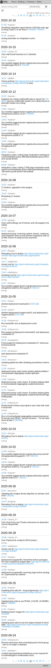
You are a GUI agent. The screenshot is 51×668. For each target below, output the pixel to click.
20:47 (3, 491)
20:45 (3, 340)
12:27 (3, 283)
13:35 (3, 141)
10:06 (3, 202)
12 (27, 15)
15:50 (3, 351)
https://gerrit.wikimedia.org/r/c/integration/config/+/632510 (25, 265)
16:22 (3, 185)
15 (37, 15)
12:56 (3, 588)
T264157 (35, 288)
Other (39, 2)
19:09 (3, 537)
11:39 (3, 368)
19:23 (3, 52)
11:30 (3, 413)
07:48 (3, 25)
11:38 (3, 379)
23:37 (3, 251)
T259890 (11, 603)
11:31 (3, 403)
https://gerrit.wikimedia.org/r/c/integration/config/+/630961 (25, 505)
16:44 (3, 60)
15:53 (3, 546)
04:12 (3, 231)
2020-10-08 (8, 180)
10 (21, 15)
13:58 (3, 109)
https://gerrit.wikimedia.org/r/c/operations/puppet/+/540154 (25, 563)
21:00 (3, 321)
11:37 (3, 390)
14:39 (3, 451)
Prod (13, 2)
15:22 (3, 96)
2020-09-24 (8, 635)
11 (24, 15)
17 (43, 15)
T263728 (34, 456)
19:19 (3, 502)
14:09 (3, 462)
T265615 (40, 30)
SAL (5, 1)
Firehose (31, 2)
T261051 (10, 496)
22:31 (3, 301)
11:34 (3, 609)
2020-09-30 (8, 486)
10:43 (3, 220)
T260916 (32, 30)
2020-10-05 (8, 297)
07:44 (3, 36)
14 (34, 15)
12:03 (3, 598)
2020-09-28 (8, 533)
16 (40, 15)
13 (30, 15)
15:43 (3, 360)
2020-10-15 (8, 47)
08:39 (3, 165)
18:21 (3, 651)
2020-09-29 (8, 515)
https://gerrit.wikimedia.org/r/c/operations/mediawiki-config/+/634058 (25, 82)
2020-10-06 (8, 246)
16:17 (3, 262)
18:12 (3, 78)
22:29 (3, 310)
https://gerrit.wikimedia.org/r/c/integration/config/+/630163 (25, 591)
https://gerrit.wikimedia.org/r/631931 (25, 437)
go (2, 10)
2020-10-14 (8, 74)
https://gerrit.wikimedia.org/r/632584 (24, 256)
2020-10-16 (8, 20)
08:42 (3, 152)
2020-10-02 (8, 447)
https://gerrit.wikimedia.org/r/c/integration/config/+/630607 (25, 550)
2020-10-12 (8, 92)
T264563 (18, 420)
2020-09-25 (8, 583)
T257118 (34, 304)
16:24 (3, 433)
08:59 (3, 620)
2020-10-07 (8, 216)
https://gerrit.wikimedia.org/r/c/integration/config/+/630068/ (24, 626)
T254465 (25, 65)
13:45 (3, 130)
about (45, 666)
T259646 (30, 114)
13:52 (3, 120)
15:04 (3, 272)
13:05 (3, 473)
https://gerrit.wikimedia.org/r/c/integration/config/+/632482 (25, 276)
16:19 (3, 193)
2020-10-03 (8, 429)
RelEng (21, 2)
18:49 (3, 640)
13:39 (3, 570)
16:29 (3, 519)
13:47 (3, 557)
